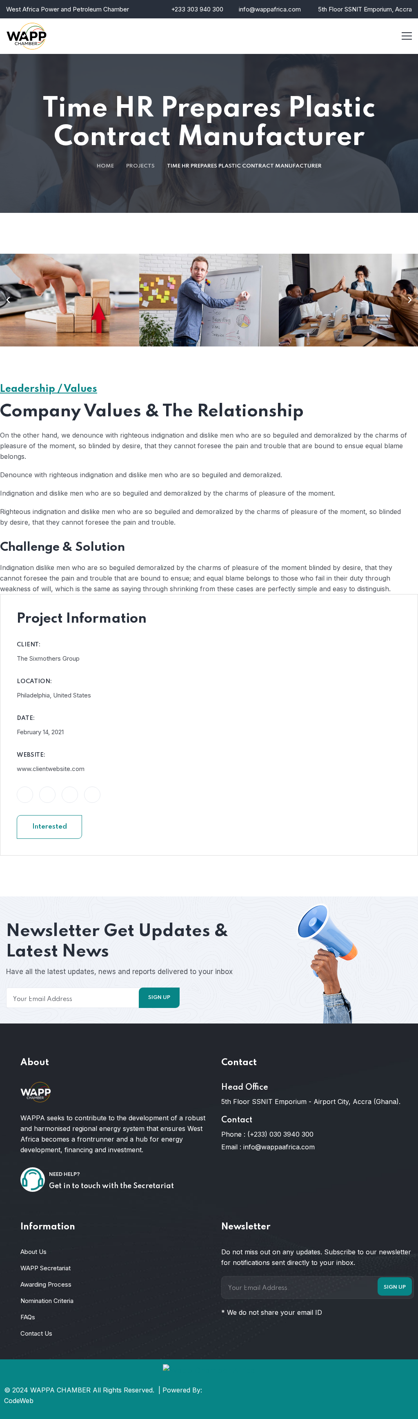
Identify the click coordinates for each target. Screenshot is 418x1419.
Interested (49, 826)
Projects (140, 166)
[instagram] (383, 1398)
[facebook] (316, 1398)
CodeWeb (18, 1401)
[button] (8, 300)
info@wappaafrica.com (279, 1147)
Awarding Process (45, 1284)
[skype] (361, 1398)
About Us (33, 1252)
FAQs (27, 1317)
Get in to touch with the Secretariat (111, 1186)
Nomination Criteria (46, 1301)
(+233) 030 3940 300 (280, 1134)
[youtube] (406, 1398)
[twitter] (338, 1398)
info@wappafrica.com (270, 9)
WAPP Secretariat (45, 1268)
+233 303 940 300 (197, 9)
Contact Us (36, 1333)
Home (105, 166)
